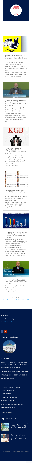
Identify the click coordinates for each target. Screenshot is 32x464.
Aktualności (17, 58)
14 (30, 300)
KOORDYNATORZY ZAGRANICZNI (11, 368)
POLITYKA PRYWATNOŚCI (8, 407)
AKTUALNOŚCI (5, 359)
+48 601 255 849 (7, 322)
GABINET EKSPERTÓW (7, 391)
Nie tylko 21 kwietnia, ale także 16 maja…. (15, 55)
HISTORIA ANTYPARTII (7, 378)
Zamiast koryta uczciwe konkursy (15, 190)
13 (28, 300)
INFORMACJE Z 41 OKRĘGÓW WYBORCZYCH (14, 375)
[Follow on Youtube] (5, 331)
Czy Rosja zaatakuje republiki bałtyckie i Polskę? (13, 149)
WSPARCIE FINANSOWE (8, 401)
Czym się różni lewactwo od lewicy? (19, 436)
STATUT (18, 387)
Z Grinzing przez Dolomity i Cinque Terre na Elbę (19, 425)
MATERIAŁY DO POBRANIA (8, 404)
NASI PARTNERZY (6, 394)
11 (23, 300)
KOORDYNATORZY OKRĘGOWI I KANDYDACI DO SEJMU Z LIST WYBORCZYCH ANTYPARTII (14, 363)
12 (25, 300)
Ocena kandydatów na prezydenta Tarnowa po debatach (15, 101)
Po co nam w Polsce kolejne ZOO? (15, 280)
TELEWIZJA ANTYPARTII (8, 371)
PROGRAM (4, 387)
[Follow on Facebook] (2, 331)
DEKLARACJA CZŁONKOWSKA (9, 397)
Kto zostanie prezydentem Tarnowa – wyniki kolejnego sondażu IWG (16, 233)
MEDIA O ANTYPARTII (22, 371)
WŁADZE (11, 387)
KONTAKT (21, 404)
